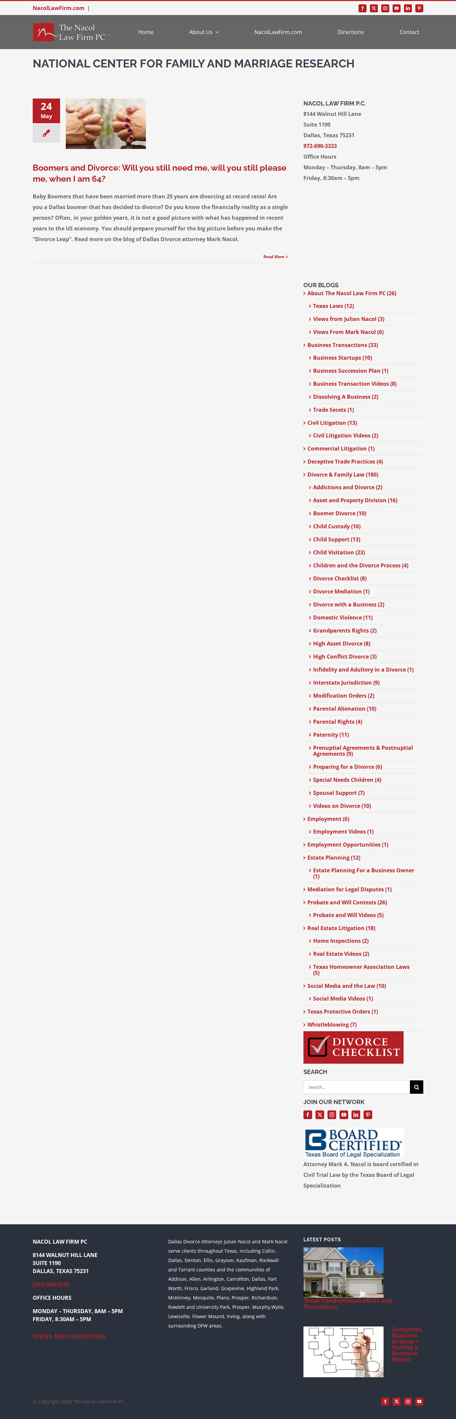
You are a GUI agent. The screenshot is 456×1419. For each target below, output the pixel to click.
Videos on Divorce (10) (342, 806)
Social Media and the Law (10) (346, 986)
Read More (273, 256)
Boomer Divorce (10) (339, 513)
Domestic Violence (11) (343, 617)
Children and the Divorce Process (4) (360, 565)
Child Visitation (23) (339, 552)
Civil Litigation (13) (332, 423)
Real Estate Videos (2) (341, 954)
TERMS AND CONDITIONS (69, 1336)
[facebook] (363, 8)
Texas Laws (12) (333, 306)
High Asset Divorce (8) (341, 644)
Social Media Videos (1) (343, 999)
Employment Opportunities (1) (347, 845)
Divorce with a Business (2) (348, 604)
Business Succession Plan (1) (350, 371)
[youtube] (397, 8)
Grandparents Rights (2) (345, 631)
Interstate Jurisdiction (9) (346, 683)
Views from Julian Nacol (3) (348, 319)
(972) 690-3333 (51, 1284)
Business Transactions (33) (342, 345)
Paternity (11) (331, 735)
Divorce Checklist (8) (340, 578)
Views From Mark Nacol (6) (348, 332)
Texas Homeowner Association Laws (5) (361, 970)
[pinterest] (419, 8)
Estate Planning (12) (333, 858)
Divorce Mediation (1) (341, 591)
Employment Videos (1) (343, 832)
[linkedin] (408, 8)
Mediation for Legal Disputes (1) (349, 889)
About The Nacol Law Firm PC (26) (351, 293)
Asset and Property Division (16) (355, 500)
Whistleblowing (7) (332, 1025)
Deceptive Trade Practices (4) (345, 462)
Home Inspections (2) (341, 941)
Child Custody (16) (337, 526)
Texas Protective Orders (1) (342, 1012)
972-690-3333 (320, 146)
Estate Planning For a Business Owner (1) (363, 873)
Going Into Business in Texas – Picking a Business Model (407, 1344)
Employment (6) (328, 819)
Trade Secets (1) (333, 410)
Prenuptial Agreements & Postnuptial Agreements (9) (363, 751)
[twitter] (374, 8)
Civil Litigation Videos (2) (345, 435)
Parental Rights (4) (337, 722)
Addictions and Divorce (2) (347, 487)
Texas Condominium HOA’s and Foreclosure (347, 1303)
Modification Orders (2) (343, 696)
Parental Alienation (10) (344, 709)
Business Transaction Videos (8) (355, 384)
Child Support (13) (336, 539)
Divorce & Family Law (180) (342, 475)
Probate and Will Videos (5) (348, 915)
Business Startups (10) (342, 358)
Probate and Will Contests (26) (347, 902)
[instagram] (385, 8)
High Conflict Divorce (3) (345, 657)
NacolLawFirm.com (58, 8)
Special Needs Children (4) (347, 780)
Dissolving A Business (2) (345, 397)
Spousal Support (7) (339, 793)
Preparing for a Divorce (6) (347, 767)
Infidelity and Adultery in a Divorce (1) (363, 670)
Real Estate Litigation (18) (341, 928)
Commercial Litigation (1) (341, 449)
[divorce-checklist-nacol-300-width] (353, 1034)
